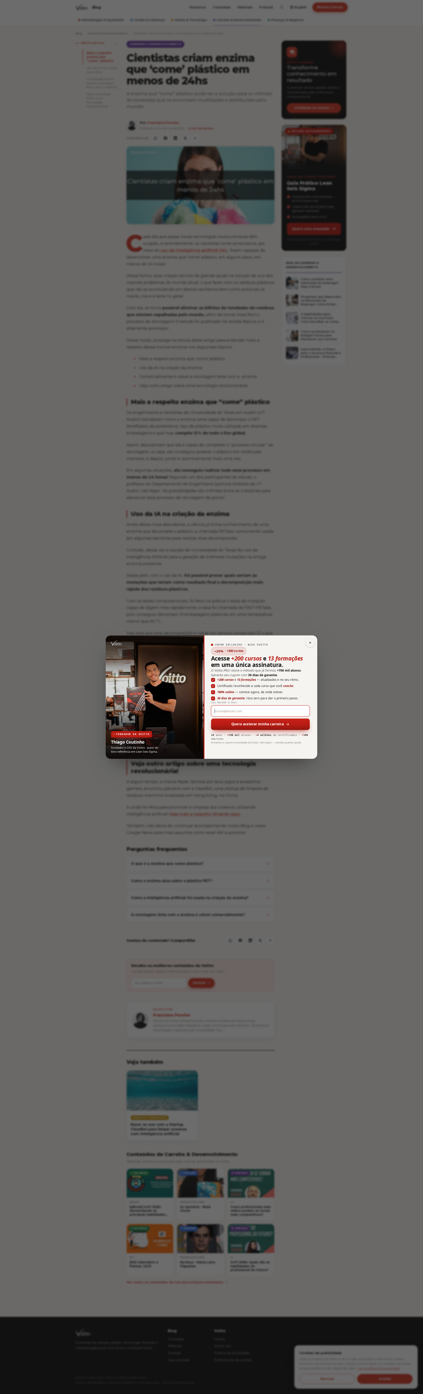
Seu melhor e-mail (224, 702)
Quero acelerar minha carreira (257, 724)
